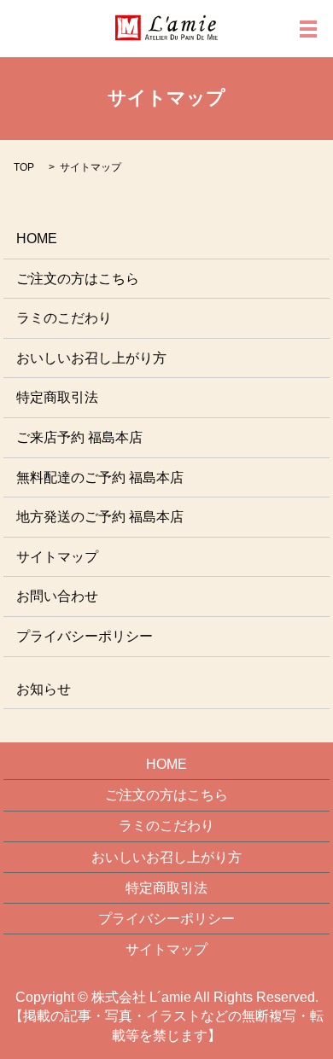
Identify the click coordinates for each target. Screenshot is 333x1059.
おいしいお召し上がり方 (91, 358)
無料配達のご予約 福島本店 (100, 477)
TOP (24, 167)
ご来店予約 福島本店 (79, 437)
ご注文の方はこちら (77, 278)
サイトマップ (57, 557)
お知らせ (43, 689)
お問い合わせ (57, 596)
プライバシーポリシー (84, 636)
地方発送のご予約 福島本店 (100, 516)
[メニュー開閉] (308, 29)
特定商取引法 (57, 397)
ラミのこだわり (64, 318)
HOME (36, 238)
